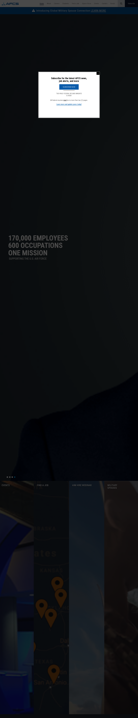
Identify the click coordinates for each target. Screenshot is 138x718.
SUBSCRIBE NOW (69, 87)
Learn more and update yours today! (69, 104)
